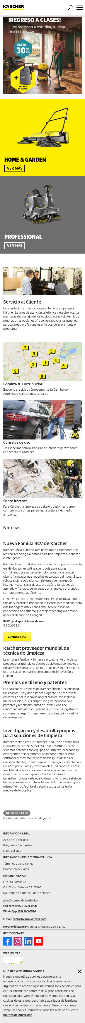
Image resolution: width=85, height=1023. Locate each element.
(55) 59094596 (27, 911)
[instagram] (18, 941)
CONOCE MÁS (17, 637)
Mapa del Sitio (12, 850)
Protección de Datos (16, 869)
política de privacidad (17, 1015)
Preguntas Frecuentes (17, 845)
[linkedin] (28, 941)
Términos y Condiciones (18, 863)
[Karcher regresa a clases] (42, 55)
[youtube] (38, 941)
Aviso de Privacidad (15, 839)
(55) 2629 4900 (27, 906)
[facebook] (7, 941)
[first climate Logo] (13, 963)
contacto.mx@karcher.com (29, 919)
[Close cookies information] (80, 971)
